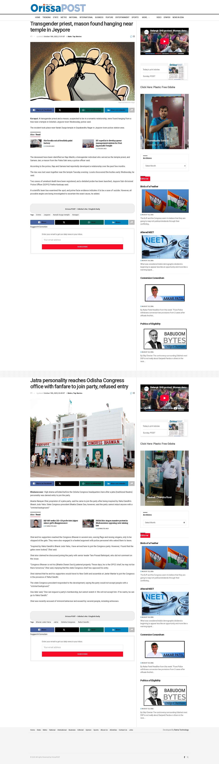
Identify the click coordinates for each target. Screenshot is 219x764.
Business (99, 17)
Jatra (56, 622)
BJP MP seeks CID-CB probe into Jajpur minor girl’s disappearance (61, 521)
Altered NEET (147, 232)
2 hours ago (49, 146)
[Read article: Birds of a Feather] (165, 201)
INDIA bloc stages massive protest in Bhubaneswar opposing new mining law (112, 523)
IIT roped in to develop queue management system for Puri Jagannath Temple (109, 143)
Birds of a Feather (149, 186)
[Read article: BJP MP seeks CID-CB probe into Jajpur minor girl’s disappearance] (36, 523)
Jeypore (47, 215)
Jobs (131, 730)
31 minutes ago (51, 526)
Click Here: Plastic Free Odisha (157, 87)
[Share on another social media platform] (132, 110)
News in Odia (178, 17)
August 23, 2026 (147, 306)
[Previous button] (142, 121)
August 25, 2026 (147, 215)
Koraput (75, 215)
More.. (145, 17)
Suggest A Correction (38, 227)
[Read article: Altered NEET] (165, 247)
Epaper (167, 17)
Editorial (81, 730)
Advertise (113, 730)
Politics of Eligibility (150, 323)
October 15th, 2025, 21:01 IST (54, 36)
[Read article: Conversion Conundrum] (165, 292)
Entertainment (122, 17)
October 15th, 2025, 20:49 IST (54, 393)
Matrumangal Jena (157, 497)
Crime (38, 215)
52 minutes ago (103, 528)
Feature (109, 17)
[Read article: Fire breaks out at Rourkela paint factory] (36, 143)
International (86, 17)
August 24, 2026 (147, 260)
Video (159, 17)
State (55, 17)
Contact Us (123, 730)
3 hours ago (102, 148)
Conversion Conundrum (152, 278)
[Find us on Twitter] (188, 757)
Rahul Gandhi (83, 622)
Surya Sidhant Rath (158, 140)
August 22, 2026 (147, 352)
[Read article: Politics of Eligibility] (165, 338)
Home (37, 17)
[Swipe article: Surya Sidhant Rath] (164, 121)
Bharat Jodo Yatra (43, 622)
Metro (64, 17)
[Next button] (187, 121)
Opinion (88, 730)
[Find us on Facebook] (184, 757)
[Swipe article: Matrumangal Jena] (164, 478)
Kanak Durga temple (61, 215)
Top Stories (76, 36)
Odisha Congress (68, 622)
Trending (46, 17)
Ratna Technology (181, 730)
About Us (104, 730)
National (73, 17)
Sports (135, 17)
